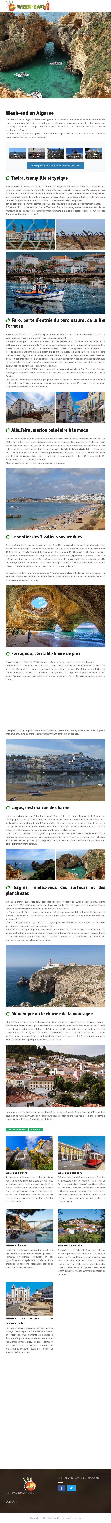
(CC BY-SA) (102, 1106)
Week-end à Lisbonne (70, 1172)
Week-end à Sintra (16, 1172)
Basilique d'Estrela (94, 155)
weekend (75, 165)
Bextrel (98, 1106)
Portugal (36, 1130)
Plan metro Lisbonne (37, 155)
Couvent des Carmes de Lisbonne (56, 154)
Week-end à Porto (16, 1245)
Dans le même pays (17, 1130)
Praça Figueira (73, 157)
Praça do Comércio (18, 155)
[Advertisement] (55, 705)
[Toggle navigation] (103, 6)
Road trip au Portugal (70, 1245)
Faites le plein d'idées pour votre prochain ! (55, 165)
